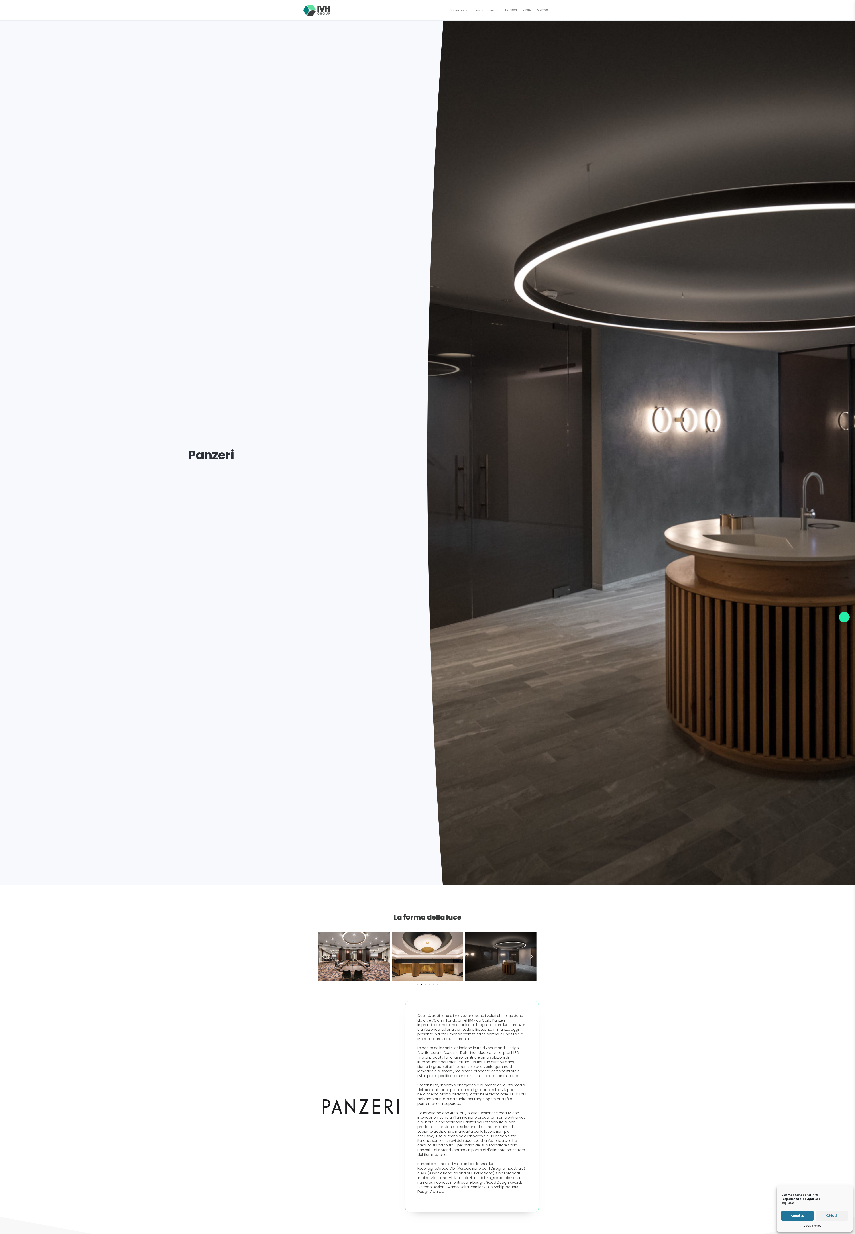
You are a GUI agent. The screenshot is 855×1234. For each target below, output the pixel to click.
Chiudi (832, 1215)
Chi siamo (456, 10)
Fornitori (511, 10)
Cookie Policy (812, 1226)
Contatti (543, 10)
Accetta (797, 1215)
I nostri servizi (484, 10)
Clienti (527, 10)
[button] (323, 956)
